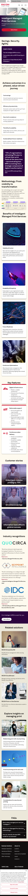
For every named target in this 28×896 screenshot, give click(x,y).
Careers (16, 856)
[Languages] (22, 5)
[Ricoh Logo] (5, 5)
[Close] (26, 870)
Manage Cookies (14, 892)
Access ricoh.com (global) (20, 853)
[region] (14, 882)
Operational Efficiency (7, 851)
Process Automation (6, 853)
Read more (5, 556)
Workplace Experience (7, 848)
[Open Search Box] (19, 5)
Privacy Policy (21, 881)
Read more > (5, 579)
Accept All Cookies (14, 888)
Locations (17, 848)
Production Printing (16, 1)
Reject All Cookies (14, 884)
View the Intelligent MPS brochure (12, 52)
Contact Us (17, 859)
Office (8, 1)
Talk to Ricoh (14, 29)
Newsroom (17, 851)
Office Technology (6, 856)
